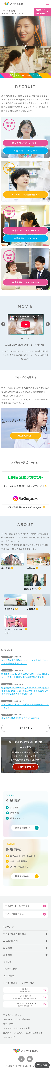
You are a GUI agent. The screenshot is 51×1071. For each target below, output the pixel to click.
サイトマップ (9, 1037)
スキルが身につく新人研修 (23, 856)
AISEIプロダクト (11, 941)
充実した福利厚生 (18, 861)
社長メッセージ (31, 589)
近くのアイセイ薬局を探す (17, 906)
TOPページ (8, 927)
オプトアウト (9, 1024)
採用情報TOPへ (22, 876)
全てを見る (24, 728)
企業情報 (7, 948)
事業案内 (31, 568)
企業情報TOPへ (22, 828)
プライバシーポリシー (13, 1015)
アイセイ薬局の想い (14, 914)
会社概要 (5, 568)
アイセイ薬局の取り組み (14, 934)
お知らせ (7, 962)
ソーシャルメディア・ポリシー (16, 1019)
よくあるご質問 (10, 969)
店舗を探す (9, 609)
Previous (3, 324)
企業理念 (31, 609)
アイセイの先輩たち (19, 867)
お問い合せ (8, 976)
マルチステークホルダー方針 (16, 1028)
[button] (25, 47)
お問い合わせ (24, 767)
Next (48, 324)
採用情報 (7, 955)
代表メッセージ (17, 818)
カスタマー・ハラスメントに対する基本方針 (23, 1033)
